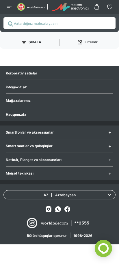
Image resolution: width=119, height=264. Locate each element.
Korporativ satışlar (21, 73)
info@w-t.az (16, 87)
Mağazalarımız (18, 100)
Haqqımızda (16, 114)
